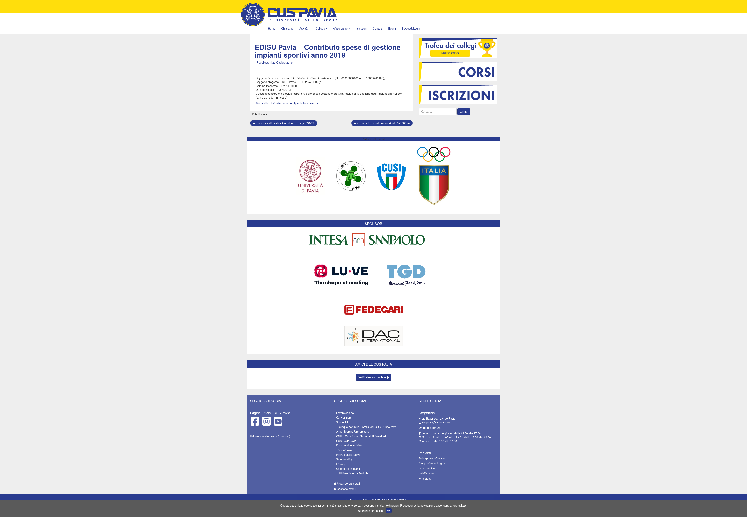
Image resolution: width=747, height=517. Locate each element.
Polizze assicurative (348, 455)
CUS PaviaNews (346, 441)
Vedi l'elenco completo (372, 377)
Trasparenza (344, 450)
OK (388, 510)
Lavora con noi (345, 413)
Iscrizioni (361, 28)
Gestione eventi (346, 489)
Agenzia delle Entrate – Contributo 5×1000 (382, 123)
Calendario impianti (348, 469)
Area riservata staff (348, 483)
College (320, 28)
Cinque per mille (349, 427)
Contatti (377, 28)
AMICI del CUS (371, 427)
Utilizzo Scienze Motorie (353, 473)
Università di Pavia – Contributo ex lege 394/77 (283, 123)
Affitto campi (340, 28)
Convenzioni (343, 417)
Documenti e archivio (349, 445)
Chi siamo (287, 28)
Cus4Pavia (390, 427)
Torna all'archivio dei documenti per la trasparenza (287, 103)
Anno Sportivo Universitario (353, 431)
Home (271, 28)
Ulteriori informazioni (370, 511)
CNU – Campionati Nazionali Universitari (361, 436)
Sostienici (342, 422)
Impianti (426, 478)
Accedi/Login (411, 28)
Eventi (392, 28)
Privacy (340, 464)
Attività (303, 28)
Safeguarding (344, 459)
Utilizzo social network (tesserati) (270, 436)
